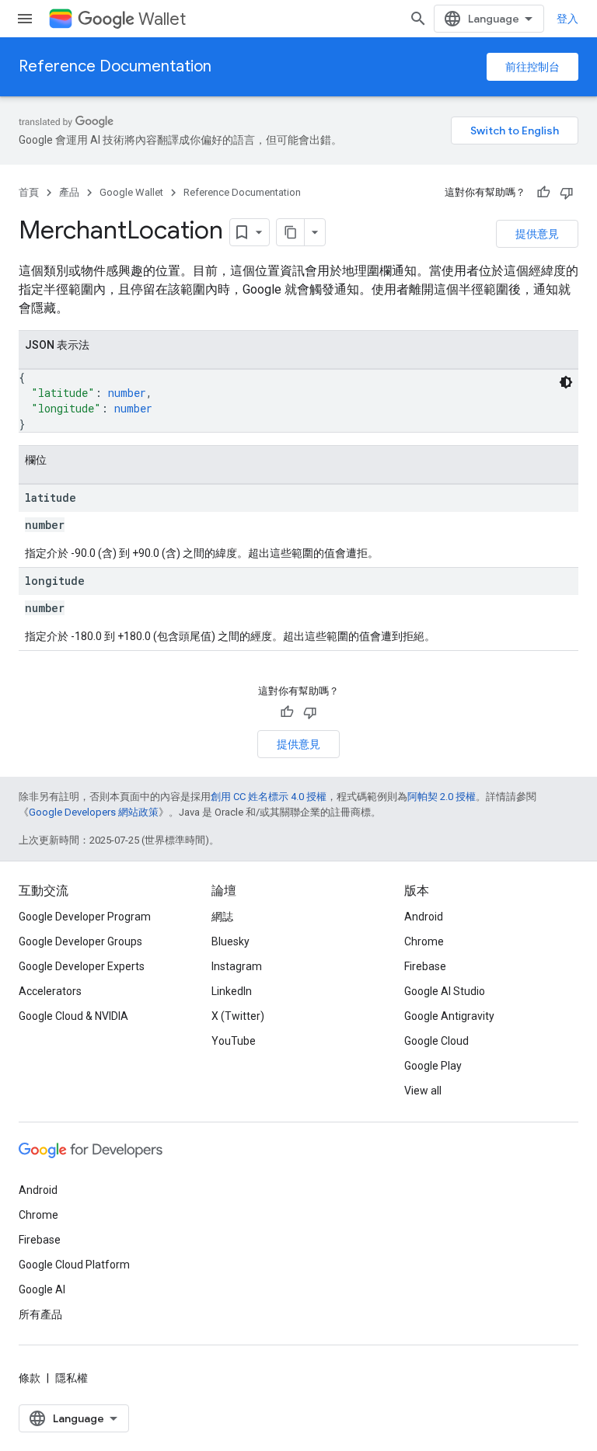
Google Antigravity (449, 1016)
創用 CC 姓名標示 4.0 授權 (268, 796)
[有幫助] (543, 192)
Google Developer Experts (82, 966)
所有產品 (40, 1314)
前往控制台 (532, 67)
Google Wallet (131, 192)
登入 (567, 18)
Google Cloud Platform (74, 1264)
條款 (29, 1378)
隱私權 (71, 1378)
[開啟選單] (24, 18)
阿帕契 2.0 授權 (441, 796)
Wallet (162, 19)
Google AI (42, 1289)
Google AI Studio (444, 991)
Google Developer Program (85, 916)
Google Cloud (436, 1041)
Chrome (424, 941)
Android (423, 916)
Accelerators (50, 991)
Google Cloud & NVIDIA (73, 1016)
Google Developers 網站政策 (94, 812)
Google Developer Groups (80, 941)
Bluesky (230, 941)
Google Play (433, 1066)
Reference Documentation (115, 66)
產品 (69, 192)
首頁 (29, 192)
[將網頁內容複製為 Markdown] (291, 232)
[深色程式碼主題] (565, 382)
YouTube (233, 1041)
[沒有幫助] (566, 192)
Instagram (236, 966)
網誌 (222, 916)
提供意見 (537, 234)
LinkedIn (231, 991)
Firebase (425, 966)
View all (423, 1090)
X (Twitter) (237, 1016)
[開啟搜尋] (418, 18)
